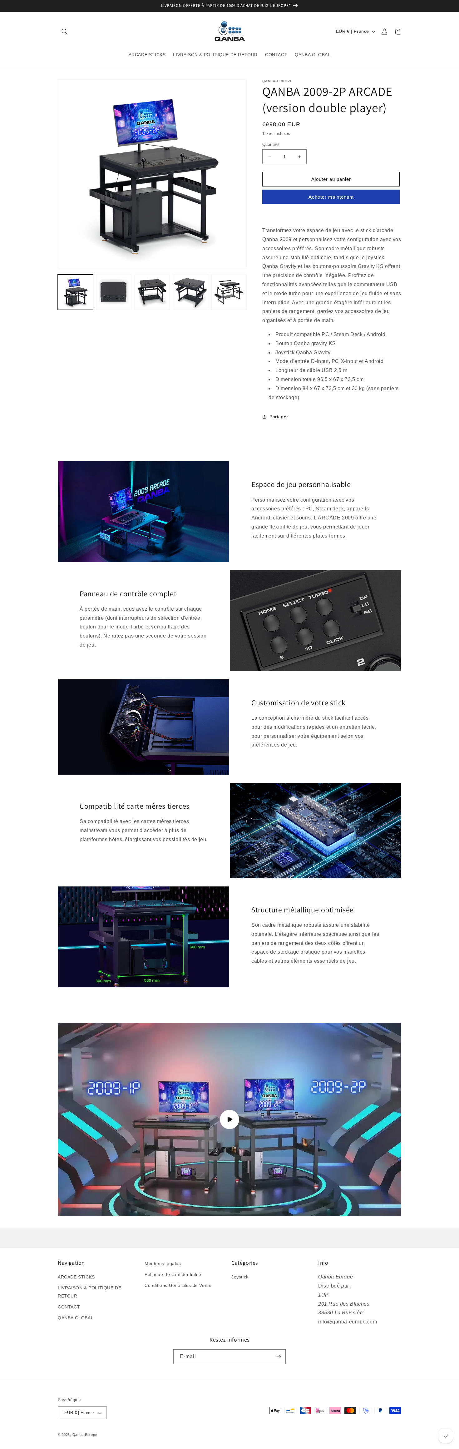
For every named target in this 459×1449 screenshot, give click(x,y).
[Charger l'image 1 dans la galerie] (75, 292)
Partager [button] (278, 416)
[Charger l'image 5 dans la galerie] (229, 292)
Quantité (270, 144)
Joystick (240, 1276)
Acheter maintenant (331, 197)
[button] (65, 31)
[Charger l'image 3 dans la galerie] (152, 292)
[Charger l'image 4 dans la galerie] (190, 292)
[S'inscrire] (278, 1356)
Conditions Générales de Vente (178, 1285)
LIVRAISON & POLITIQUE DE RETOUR (89, 1291)
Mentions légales (163, 1263)
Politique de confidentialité (173, 1274)
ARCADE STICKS (76, 1276)
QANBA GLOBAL (75, 1317)
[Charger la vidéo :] (229, 1119)
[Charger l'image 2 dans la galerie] (113, 292)
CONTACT (69, 1306)
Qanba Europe (84, 1435)
